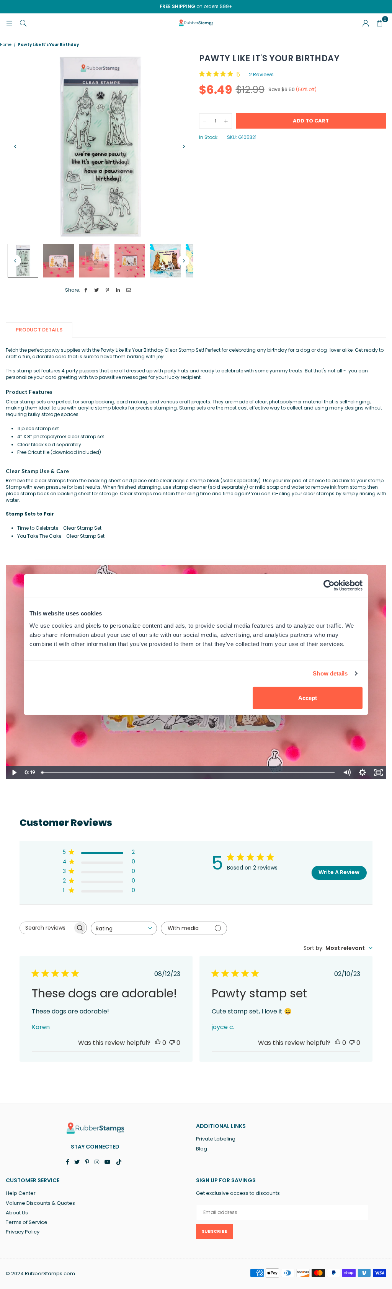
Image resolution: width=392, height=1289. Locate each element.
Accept (307, 697)
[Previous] (15, 146)
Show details (330, 673)
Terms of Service (26, 1222)
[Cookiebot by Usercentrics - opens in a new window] (329, 585)
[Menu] (9, 23)
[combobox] (124, 928)
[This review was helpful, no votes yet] (157, 1043)
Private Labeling (215, 1138)
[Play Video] (13, 772)
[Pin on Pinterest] (107, 290)
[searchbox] (46, 928)
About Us (17, 1212)
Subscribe (214, 1231)
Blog (201, 1148)
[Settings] (365, 23)
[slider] (188, 772)
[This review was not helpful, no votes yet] (172, 1043)
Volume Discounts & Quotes (40, 1203)
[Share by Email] (129, 290)
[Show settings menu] (362, 772)
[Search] (23, 23)
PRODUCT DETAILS (39, 329)
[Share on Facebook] (86, 290)
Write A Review (338, 872)
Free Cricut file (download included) (59, 452)
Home (5, 44)
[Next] (183, 146)
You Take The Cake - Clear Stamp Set (61, 536)
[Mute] (346, 772)
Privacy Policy (22, 1231)
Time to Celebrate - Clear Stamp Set (59, 528)
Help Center (21, 1193)
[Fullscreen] (378, 772)
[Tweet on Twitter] (97, 290)
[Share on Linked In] (118, 290)
